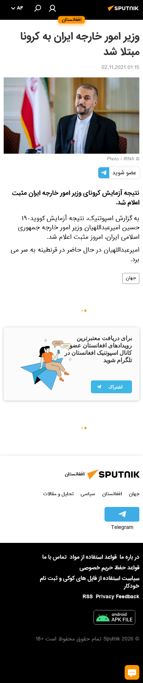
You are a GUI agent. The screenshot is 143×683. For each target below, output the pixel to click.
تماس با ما (54, 557)
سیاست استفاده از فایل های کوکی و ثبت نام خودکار (89, 582)
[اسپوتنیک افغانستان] (124, 12)
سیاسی (88, 494)
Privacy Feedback (117, 596)
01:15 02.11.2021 (120, 68)
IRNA (129, 159)
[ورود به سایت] (52, 8)
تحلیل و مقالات (58, 494)
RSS (87, 597)
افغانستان (112, 494)
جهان (131, 278)
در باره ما (129, 557)
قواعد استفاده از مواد (93, 557)
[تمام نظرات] (132, 672)
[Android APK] (114, 619)
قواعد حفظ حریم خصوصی (109, 568)
